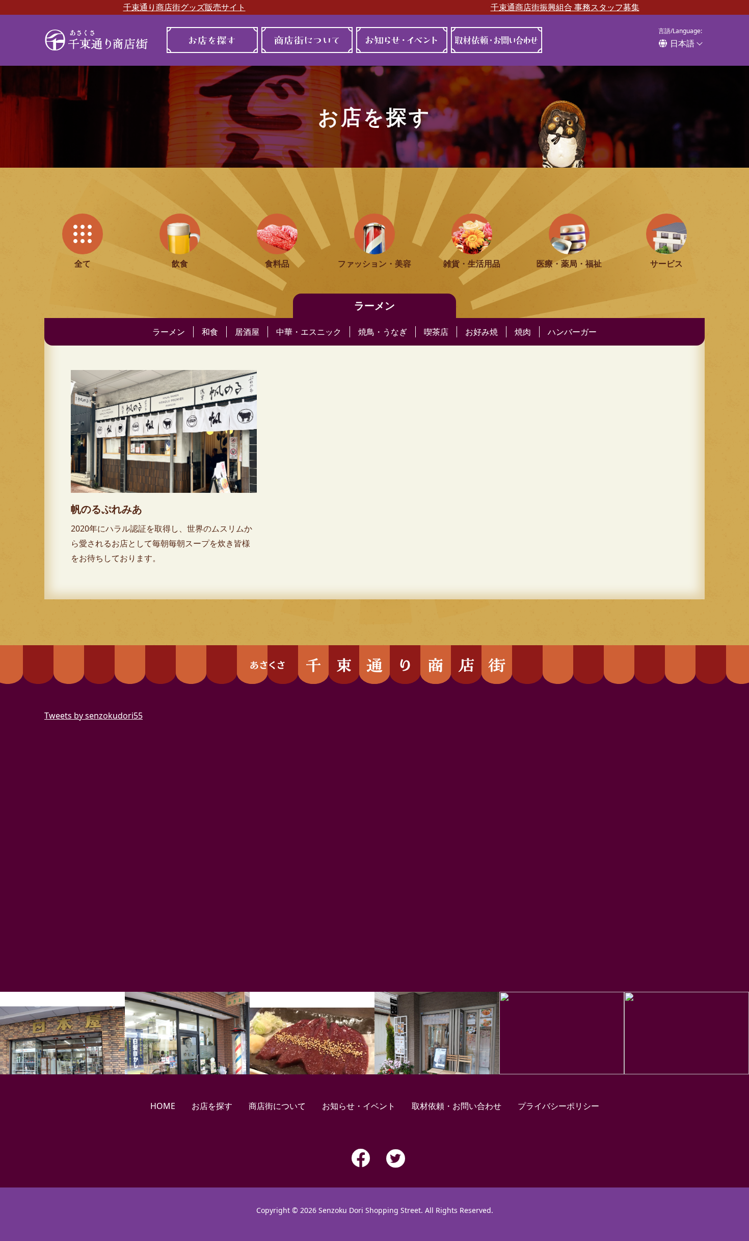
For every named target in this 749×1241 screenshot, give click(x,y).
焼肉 (523, 331)
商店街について (306, 40)
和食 (210, 331)
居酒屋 (247, 331)
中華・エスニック (308, 331)
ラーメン (168, 331)
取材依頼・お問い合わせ (496, 40)
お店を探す (212, 40)
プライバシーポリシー (558, 1106)
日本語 (682, 43)
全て (82, 263)
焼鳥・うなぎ (382, 331)
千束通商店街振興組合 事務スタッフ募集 (565, 7)
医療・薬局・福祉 (569, 263)
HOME (162, 1106)
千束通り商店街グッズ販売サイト (184, 7)
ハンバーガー (572, 331)
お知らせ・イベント (401, 40)
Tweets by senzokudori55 (93, 715)
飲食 (180, 263)
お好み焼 (481, 331)
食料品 (277, 263)
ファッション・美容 (374, 263)
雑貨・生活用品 (471, 263)
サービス (666, 263)
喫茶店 (436, 331)
